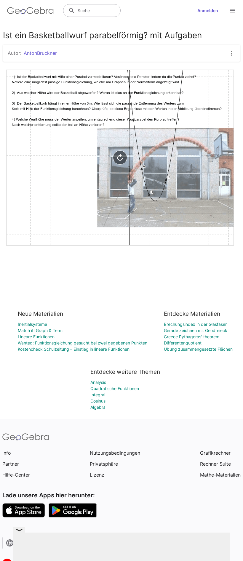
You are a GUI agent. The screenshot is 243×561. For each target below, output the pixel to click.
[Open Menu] (232, 10)
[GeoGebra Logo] (30, 10)
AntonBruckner (40, 53)
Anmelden (207, 10)
